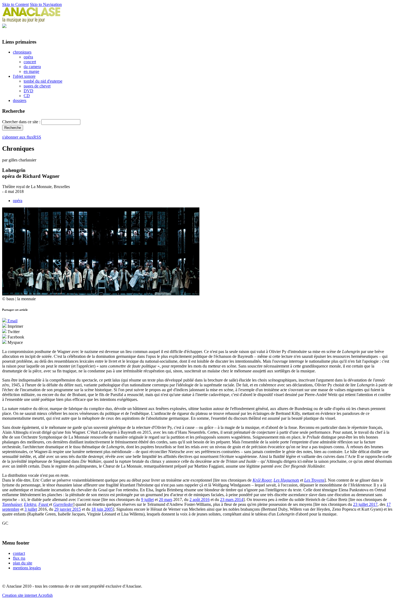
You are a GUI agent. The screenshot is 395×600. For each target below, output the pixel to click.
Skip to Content (15, 4)
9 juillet (147, 499)
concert (30, 61)
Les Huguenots (286, 480)
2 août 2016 (199, 499)
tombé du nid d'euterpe (43, 81)
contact (19, 553)
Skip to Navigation (46, 4)
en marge (31, 71)
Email (11, 321)
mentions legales (27, 568)
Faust (43, 504)
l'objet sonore (24, 76)
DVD (28, 91)
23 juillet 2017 (365, 504)
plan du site (22, 563)
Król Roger (262, 480)
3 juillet (30, 509)
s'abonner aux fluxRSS (21, 137)
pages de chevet (37, 86)
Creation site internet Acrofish (27, 595)
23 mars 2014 (231, 499)
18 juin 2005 (102, 509)
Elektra (30, 504)
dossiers (19, 100)
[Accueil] (31, 21)
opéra (28, 57)
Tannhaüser (12, 504)
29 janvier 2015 (67, 509)
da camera (32, 66)
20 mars (165, 499)
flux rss (19, 558)
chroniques (22, 52)
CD (27, 95)
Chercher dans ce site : (21, 121)
